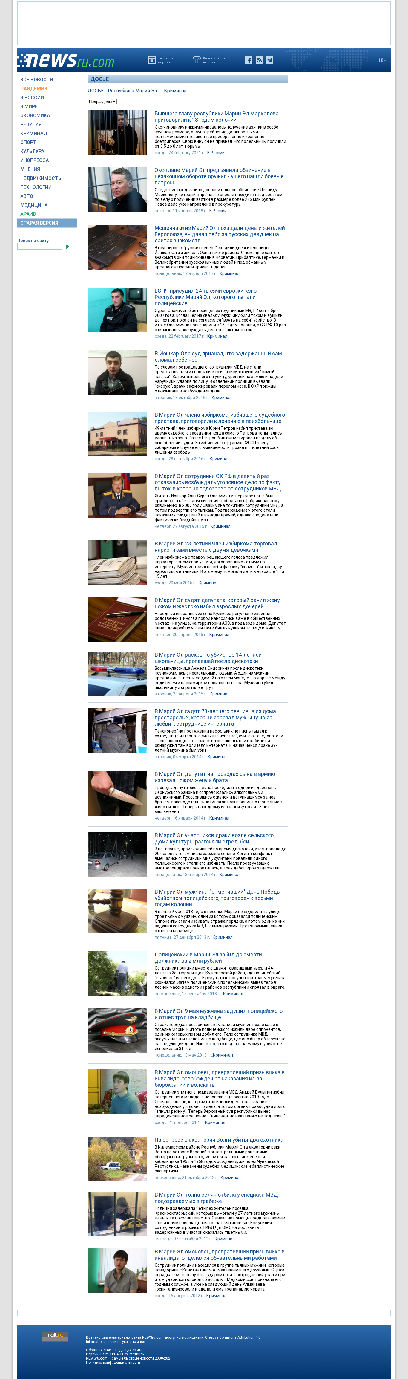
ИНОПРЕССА (34, 160)
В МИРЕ (29, 106)
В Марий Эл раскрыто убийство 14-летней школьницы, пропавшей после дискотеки (208, 658)
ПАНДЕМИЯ (33, 88)
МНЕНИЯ (30, 169)
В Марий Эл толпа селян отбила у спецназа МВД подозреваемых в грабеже (216, 1198)
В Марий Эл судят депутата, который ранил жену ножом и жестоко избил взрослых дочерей (217, 603)
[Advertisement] (204, 23)
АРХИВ (28, 214)
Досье (100, 79)
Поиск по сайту (33, 240)
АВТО (26, 196)
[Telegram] (269, 60)
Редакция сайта (128, 1350)
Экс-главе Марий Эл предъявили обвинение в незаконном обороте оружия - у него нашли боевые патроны (219, 176)
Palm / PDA (109, 1354)
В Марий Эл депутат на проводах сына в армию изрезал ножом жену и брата (215, 777)
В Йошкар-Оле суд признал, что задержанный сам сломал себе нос (218, 356)
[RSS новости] (259, 60)
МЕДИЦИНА (34, 205)
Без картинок (133, 1354)
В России (216, 152)
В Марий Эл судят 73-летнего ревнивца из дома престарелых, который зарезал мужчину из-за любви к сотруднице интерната (215, 717)
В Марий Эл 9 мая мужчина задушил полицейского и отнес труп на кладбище (219, 1014)
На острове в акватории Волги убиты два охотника (219, 1140)
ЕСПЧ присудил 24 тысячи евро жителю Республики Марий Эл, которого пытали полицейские (206, 297)
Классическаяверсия (215, 60)
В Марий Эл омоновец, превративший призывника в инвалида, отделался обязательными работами (220, 1254)
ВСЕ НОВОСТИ (36, 79)
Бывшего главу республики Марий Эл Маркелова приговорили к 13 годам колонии (217, 116)
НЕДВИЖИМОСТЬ (40, 178)
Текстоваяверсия (167, 60)
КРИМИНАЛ (33, 133)
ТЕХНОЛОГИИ (36, 187)
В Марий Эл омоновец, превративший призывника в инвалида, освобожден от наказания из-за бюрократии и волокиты (220, 1078)
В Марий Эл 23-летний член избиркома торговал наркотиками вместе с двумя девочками (216, 546)
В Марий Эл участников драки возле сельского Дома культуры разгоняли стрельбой (214, 838)
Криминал (175, 91)
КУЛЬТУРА (32, 151)
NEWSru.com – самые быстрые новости (120, 1358)
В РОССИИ (32, 97)
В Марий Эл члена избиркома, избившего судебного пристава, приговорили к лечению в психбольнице (220, 418)
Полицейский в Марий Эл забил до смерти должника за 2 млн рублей (208, 957)
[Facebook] (248, 60)
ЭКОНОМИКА (35, 115)
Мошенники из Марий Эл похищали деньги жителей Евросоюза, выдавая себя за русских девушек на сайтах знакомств (220, 234)
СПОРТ (28, 142)
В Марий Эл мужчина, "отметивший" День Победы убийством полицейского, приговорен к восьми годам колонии (218, 898)
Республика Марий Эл (132, 91)
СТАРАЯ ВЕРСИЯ (39, 223)
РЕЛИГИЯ (31, 124)
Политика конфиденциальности (113, 1362)
